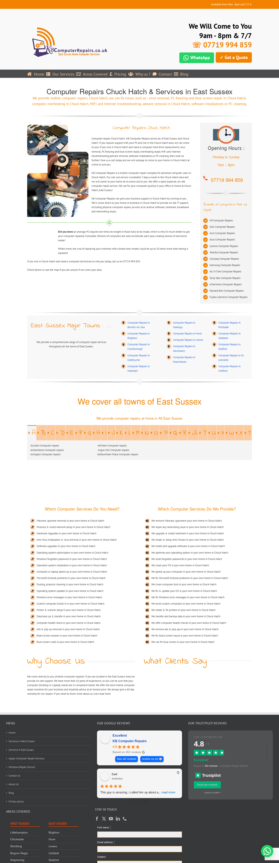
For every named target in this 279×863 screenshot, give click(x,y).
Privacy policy (16, 801)
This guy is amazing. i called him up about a (137, 792)
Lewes (53, 846)
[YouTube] (111, 819)
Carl (114, 774)
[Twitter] (104, 819)
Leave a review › (212, 792)
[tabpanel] (139, 450)
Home (12, 732)
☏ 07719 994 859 (222, 45)
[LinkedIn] (118, 819)
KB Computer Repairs (130, 741)
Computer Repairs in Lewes (188, 340)
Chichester (17, 839)
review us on (150, 758)
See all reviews (126, 758)
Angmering (17, 860)
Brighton (54, 832)
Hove (52, 839)
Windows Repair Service (22, 767)
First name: (104, 827)
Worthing (16, 846)
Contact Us (14, 775)
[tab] (31, 432)
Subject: (101, 856)
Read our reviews (207, 784)
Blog (11, 793)
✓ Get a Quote (234, 57)
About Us (14, 784)
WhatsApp (200, 57)
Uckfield (54, 853)
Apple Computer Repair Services (26, 758)
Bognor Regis (19, 853)
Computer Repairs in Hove (187, 333)
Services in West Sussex (22, 741)
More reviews (139, 801)
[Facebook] (97, 819)
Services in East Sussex (21, 750)
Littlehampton (19, 832)
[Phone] (125, 819)
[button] (267, 851)
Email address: (106, 842)
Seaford (54, 860)
